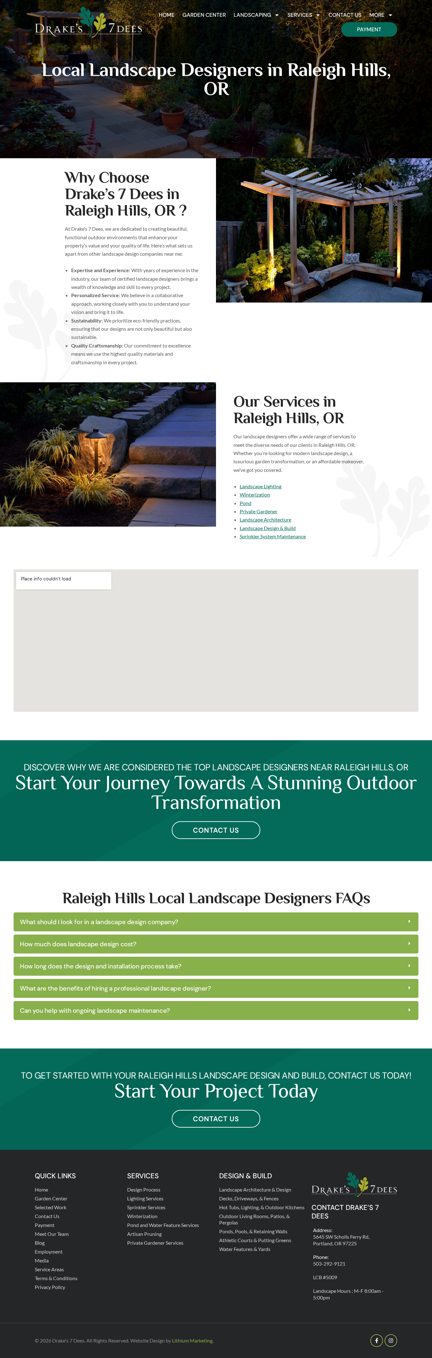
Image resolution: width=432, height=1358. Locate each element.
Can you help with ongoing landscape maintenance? (95, 1010)
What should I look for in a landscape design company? (99, 922)
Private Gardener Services (155, 1243)
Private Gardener (258, 511)
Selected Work (50, 1207)
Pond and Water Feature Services (163, 1225)
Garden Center (204, 14)
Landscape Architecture (265, 519)
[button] (216, 921)
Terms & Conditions (56, 1278)
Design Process (143, 1189)
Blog (40, 1243)
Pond (245, 503)
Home (167, 14)
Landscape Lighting (260, 486)
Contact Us (345, 14)
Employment (49, 1251)
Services (299, 14)
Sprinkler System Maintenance (273, 536)
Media (42, 1260)
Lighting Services (145, 1198)
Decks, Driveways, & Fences (249, 1198)
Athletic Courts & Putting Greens (255, 1240)
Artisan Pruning (144, 1234)
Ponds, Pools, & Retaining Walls (253, 1231)
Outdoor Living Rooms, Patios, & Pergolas (254, 1219)
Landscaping (252, 14)
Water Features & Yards (244, 1249)
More (377, 14)
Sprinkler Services (146, 1207)
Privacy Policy (50, 1287)
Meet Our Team (52, 1234)
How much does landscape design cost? (78, 944)
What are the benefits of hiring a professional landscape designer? (115, 988)
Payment (369, 29)
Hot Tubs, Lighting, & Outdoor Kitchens (262, 1207)
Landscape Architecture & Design (255, 1189)
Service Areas (49, 1269)
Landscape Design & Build (268, 528)
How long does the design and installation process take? (101, 966)
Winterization (255, 494)
